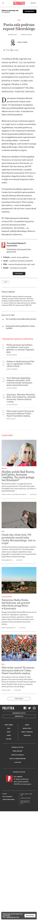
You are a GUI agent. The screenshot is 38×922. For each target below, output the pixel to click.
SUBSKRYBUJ (29, 11)
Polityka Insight (7, 796)
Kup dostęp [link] (19, 273)
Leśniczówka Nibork (8, 799)
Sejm (5, 282)
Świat (9, 732)
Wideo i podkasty (27, 732)
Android (19, 776)
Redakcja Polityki (18, 747)
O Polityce (17, 762)
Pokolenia (27, 735)
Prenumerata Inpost (19, 713)
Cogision (27, 794)
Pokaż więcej (19, 698)
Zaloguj (33, 3)
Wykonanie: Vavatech (26, 798)
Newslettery (27, 728)
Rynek (9, 735)
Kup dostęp (30, 915)
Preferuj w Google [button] (11, 50)
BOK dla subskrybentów (18, 758)
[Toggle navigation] (3, 3)
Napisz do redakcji (17, 755)
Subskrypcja (19, 716)
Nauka (27, 725)
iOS (15, 776)
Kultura (8, 739)
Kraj (19, 20)
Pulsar (5, 794)
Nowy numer (9, 725)
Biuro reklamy (17, 751)
